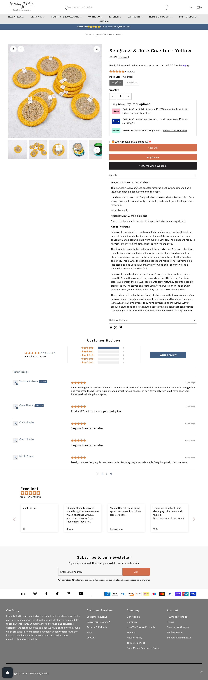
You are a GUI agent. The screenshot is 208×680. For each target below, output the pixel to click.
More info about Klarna (140, 113)
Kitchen (114, 16)
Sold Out (153, 147)
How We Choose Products (141, 627)
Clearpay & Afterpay (178, 627)
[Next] (20, 49)
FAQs (89, 632)
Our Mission (133, 616)
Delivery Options (118, 319)
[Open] (7, 672)
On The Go (94, 16)
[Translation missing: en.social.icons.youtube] (81, 594)
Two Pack (117, 83)
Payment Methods (177, 616)
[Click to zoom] (96, 49)
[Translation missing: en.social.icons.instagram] (35, 594)
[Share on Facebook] (111, 327)
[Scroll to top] (202, 672)
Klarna (170, 621)
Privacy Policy (134, 637)
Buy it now (153, 157)
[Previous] (13, 49)
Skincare (36, 16)
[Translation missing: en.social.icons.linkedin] (23, 594)
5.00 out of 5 (48, 353)
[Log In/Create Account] (190, 7)
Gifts (102, 21)
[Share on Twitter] (116, 327)
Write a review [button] (168, 354)
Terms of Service (136, 642)
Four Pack (133, 83)
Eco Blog (131, 632)
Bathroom (134, 16)
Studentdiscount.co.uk (179, 637)
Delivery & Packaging (98, 621)
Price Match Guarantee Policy (143, 648)
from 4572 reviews (30, 496)
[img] (78, 382)
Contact (91, 637)
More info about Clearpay (175, 130)
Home (88, 34)
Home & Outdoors (160, 16)
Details (113, 175)
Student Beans (175, 632)
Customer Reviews (97, 616)
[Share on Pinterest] (121, 327)
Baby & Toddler (188, 16)
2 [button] (102, 473)
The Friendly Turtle (38, 673)
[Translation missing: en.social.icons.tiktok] (57, 594)
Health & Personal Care (65, 16)
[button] (117, 71)
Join (136, 572)
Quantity (114, 89)
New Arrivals (16, 16)
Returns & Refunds (97, 627)
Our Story (132, 621)
